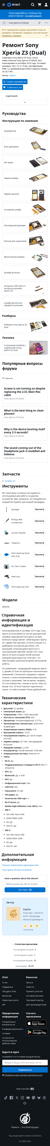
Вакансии (6, 995)
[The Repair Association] (25, 1103)
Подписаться (25, 1069)
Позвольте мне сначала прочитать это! (23, 1075)
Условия (6, 1033)
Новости (30, 987)
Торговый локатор (34, 1000)
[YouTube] (28, 1097)
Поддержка (7, 987)
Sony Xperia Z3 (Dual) (19, 22)
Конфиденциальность (12, 1029)
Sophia (12, 75)
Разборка (9, 316)
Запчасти (11, 474)
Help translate (22, 1088)
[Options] (4, 22)
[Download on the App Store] (36, 1023)
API (3, 1004)
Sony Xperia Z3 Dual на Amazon (17, 869)
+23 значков (28, 930)
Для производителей (36, 1004)
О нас (5, 982)
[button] (33, 4)
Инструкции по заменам (20, 121)
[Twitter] (17, 1097)
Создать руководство (16, 81)
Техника (8, 338)
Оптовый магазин (34, 995)
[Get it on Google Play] (37, 1032)
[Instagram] (22, 1097)
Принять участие (34, 991)
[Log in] (46, 4)
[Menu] (3, 4)
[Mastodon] (33, 1097)
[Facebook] (11, 1097)
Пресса (29, 982)
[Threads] (44, 1097)
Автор (10, 902)
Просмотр (39, 509)
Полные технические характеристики (20, 865)
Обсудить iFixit (9, 991)
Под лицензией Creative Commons (25, 1135)
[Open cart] (39, 4)
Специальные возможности (9, 1023)
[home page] (13, 5)
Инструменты (15, 486)
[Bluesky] (39, 1097)
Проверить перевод (11, 35)
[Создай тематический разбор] (31, 926)
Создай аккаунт (33, 15)
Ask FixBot (23, 889)
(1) (10, 481)
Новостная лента (10, 1000)
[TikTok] (6, 1097)
